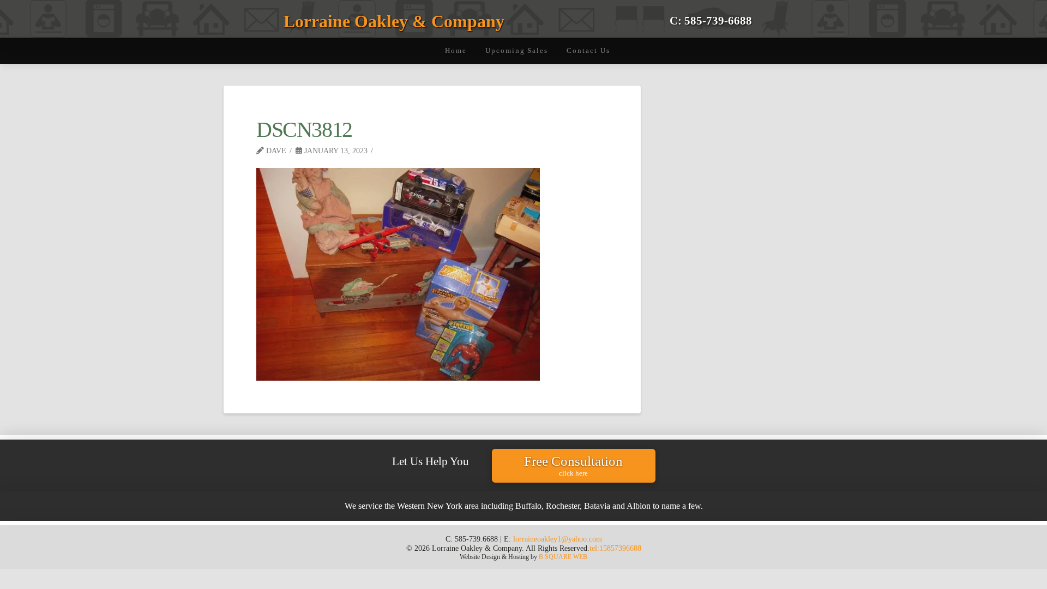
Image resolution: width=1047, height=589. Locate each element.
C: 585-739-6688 (711, 20)
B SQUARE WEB (563, 557)
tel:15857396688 (615, 548)
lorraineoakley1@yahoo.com (557, 538)
